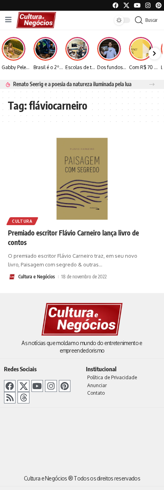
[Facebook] (115, 5)
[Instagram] (51, 386)
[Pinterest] (158, 5)
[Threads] (23, 397)
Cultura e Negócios (36, 277)
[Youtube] (137, 5)
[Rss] (10, 397)
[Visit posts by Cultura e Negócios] (12, 277)
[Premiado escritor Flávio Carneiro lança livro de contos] (82, 178)
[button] (151, 84)
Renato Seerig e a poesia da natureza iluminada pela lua (72, 84)
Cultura (22, 221)
